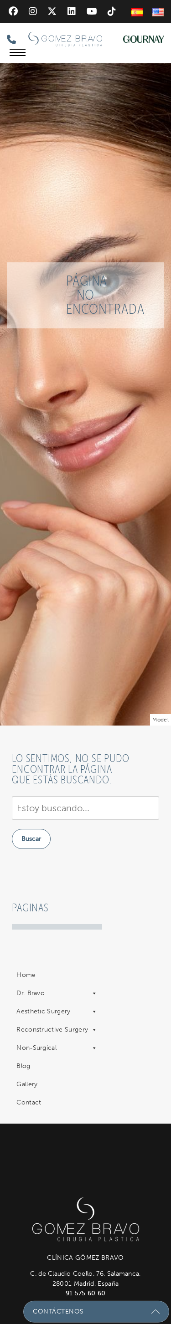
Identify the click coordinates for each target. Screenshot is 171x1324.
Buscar (31, 839)
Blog (23, 1066)
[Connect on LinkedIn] (72, 11)
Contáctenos (58, 1311)
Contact (28, 1102)
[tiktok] (112, 11)
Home (26, 975)
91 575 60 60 (86, 1293)
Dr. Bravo (30, 993)
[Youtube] (92, 11)
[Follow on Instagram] (33, 11)
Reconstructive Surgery (52, 1029)
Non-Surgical (36, 1048)
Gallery (26, 1084)
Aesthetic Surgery (43, 1011)
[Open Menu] (17, 52)
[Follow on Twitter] (52, 11)
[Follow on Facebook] (13, 11)
